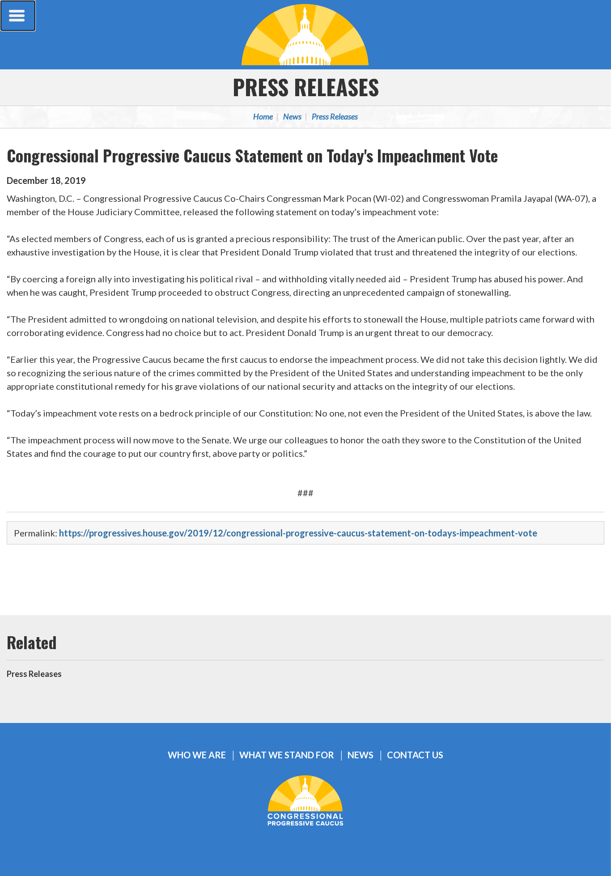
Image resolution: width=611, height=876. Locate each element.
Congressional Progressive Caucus (305, 34)
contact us (415, 755)
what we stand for (286, 755)
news (360, 755)
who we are (197, 755)
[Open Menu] (18, 15)
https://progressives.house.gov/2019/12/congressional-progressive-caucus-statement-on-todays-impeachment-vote (298, 532)
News (292, 116)
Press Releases (306, 86)
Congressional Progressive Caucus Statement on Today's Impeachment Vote (252, 155)
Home (263, 116)
